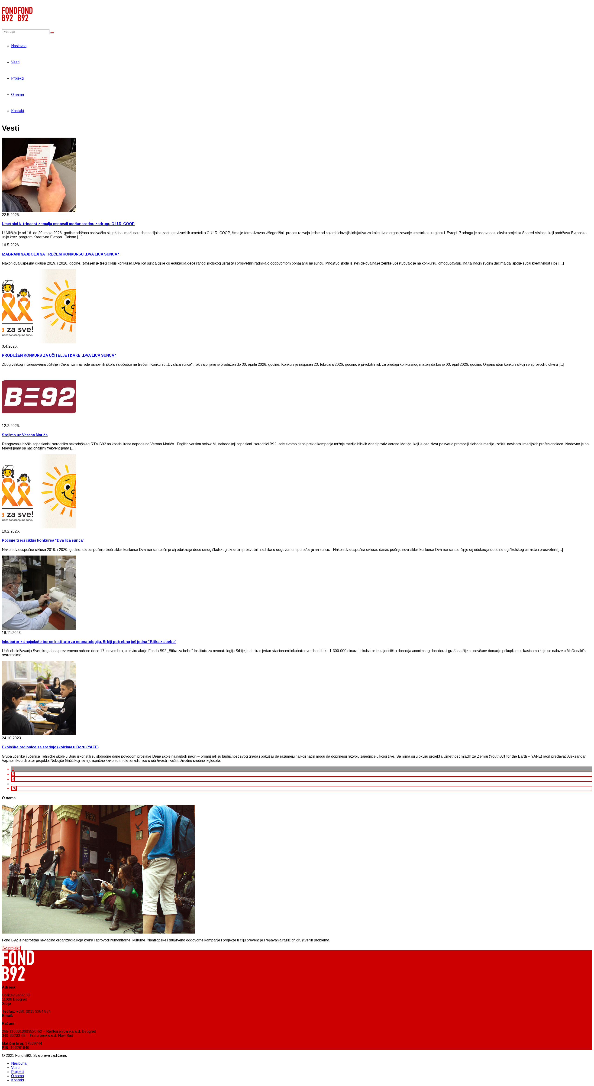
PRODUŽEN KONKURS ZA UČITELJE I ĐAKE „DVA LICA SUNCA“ (59, 355)
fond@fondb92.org (29, 1016)
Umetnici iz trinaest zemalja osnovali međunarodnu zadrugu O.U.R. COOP (68, 224)
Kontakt (17, 111)
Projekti (17, 78)
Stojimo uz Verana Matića (25, 435)
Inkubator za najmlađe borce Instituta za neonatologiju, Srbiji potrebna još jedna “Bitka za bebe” (89, 642)
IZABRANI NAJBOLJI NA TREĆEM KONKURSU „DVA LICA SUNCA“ (60, 254)
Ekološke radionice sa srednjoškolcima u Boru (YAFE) (50, 747)
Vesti (15, 62)
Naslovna (18, 46)
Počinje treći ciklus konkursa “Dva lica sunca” (43, 540)
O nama (17, 95)
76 (14, 788)
